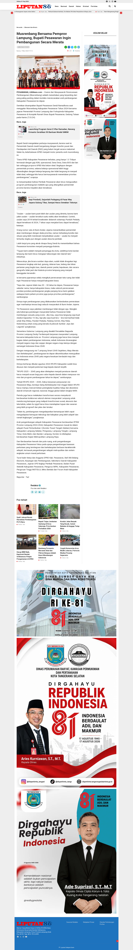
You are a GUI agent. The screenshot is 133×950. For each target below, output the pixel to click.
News (57, 6)
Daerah (71, 6)
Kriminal (86, 6)
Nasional (64, 6)
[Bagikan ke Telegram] (78, 47)
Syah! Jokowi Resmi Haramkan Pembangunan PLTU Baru (26, 519)
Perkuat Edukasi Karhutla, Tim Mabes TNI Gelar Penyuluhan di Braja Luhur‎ (35, 11)
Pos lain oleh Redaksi (38, 488)
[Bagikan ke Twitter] (72, 47)
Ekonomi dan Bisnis (30, 27)
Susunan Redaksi (72, 922)
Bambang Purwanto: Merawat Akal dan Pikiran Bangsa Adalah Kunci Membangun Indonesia (47, 553)
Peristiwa (94, 6)
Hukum (78, 6)
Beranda (19, 27)
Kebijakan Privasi (88, 922)
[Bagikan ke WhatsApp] (75, 47)
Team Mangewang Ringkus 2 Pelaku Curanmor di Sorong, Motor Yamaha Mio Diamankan (96, 11)
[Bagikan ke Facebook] (69, 47)
